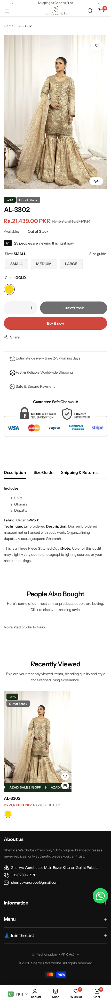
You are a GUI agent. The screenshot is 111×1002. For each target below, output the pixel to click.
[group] (55, 112)
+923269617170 (23, 875)
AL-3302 (12, 798)
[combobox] (17, 994)
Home (8, 26)
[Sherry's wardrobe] (55, 10)
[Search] (90, 10)
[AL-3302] (38, 741)
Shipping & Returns (79, 472)
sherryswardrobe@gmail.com (35, 882)
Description (15, 472)
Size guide (43, 472)
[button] (12, 2)
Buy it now (55, 323)
